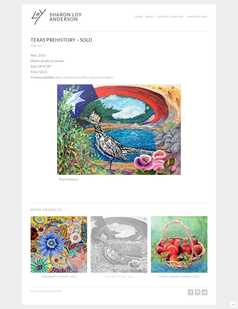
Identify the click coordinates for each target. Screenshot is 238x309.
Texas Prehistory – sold (118, 276)
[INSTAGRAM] (197, 292)
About (149, 16)
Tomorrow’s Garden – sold (59, 276)
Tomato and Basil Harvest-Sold (179, 276)
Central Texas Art (171, 16)
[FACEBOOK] (190, 292)
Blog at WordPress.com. (46, 291)
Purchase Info (197, 16)
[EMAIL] (204, 292)
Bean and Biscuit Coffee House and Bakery (85, 77)
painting (36, 46)
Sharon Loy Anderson (66, 17)
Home (139, 16)
